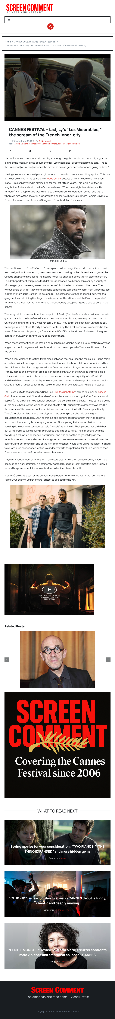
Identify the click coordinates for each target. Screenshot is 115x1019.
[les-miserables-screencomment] (57, 55)
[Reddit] (50, 151)
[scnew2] (29, 4)
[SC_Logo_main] (57, 988)
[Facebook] (10, 151)
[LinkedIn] (70, 151)
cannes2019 (35, 143)
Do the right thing (65, 392)
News (63, 858)
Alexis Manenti (21, 143)
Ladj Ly (61, 143)
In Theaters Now (63, 910)
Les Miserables (72, 143)
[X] (30, 151)
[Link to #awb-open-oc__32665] (50, 26)
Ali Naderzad (45, 141)
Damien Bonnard (49, 143)
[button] (6, 659)
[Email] (90, 151)
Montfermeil (54, 178)
